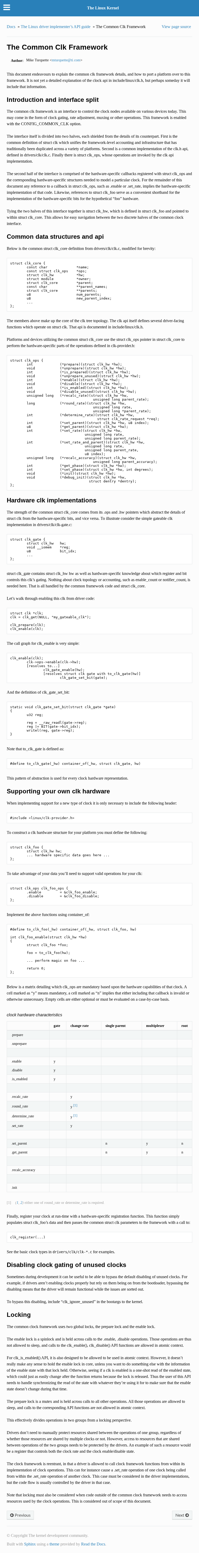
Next (180, 1514)
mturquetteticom (66, 60)
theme (54, 1544)
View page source (176, 26)
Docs (11, 26)
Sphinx (30, 1544)
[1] (75, 1105)
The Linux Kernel (103, 8)
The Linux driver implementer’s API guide (55, 26)
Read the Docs (93, 1544)
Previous (22, 1514)
